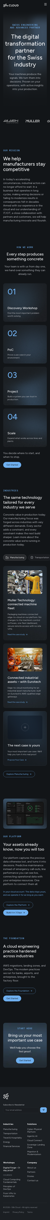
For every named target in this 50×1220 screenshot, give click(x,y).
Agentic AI (32, 1136)
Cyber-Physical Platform (34, 1130)
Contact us (32, 1180)
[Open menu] (45, 4)
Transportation (10, 1133)
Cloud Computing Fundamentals (11, 1180)
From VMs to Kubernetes (9, 1194)
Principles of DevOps (9, 1187)
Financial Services (11, 1146)
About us (31, 1167)
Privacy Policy (18, 1212)
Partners (31, 1172)
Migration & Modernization (34, 1153)
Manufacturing (10, 1129)
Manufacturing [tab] (17, 557)
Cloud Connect (34, 1140)
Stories (30, 1176)
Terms (30, 1212)
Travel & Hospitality (12, 1137)
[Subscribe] (43, 1110)
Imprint (6, 1212)
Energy (6, 1142)
